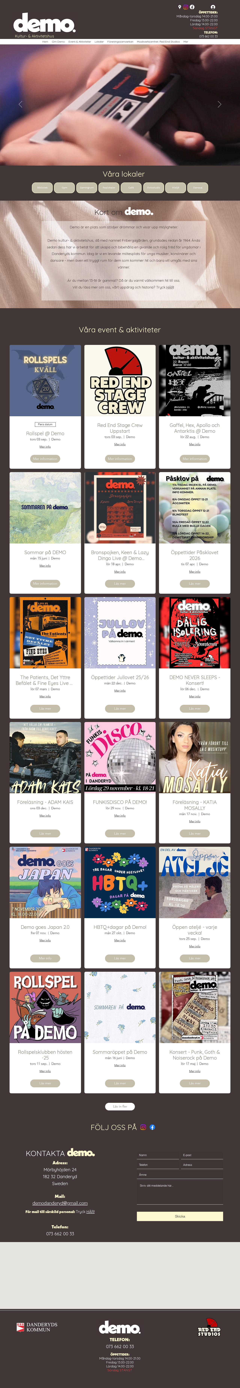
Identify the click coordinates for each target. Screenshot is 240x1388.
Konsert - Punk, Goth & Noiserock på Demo (195, 1055)
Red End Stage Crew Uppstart (120, 428)
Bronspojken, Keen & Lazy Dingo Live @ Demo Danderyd (120, 555)
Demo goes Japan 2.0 (45, 927)
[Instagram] (186, 7)
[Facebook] (192, 7)
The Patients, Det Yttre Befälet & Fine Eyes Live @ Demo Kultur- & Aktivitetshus (45, 680)
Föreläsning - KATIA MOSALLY (195, 805)
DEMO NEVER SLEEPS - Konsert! (195, 680)
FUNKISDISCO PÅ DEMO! (120, 802)
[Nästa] (219, 104)
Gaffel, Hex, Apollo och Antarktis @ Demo (195, 428)
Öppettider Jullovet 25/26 (120, 677)
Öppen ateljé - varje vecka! (194, 930)
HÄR (169, 287)
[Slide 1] (120, 155)
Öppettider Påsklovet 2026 (194, 555)
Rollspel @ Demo (45, 433)
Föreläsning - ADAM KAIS (45, 802)
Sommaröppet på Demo (120, 1052)
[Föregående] (20, 104)
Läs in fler (120, 1106)
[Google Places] (179, 7)
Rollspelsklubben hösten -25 (45, 1055)
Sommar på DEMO (45, 552)
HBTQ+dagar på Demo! (120, 927)
